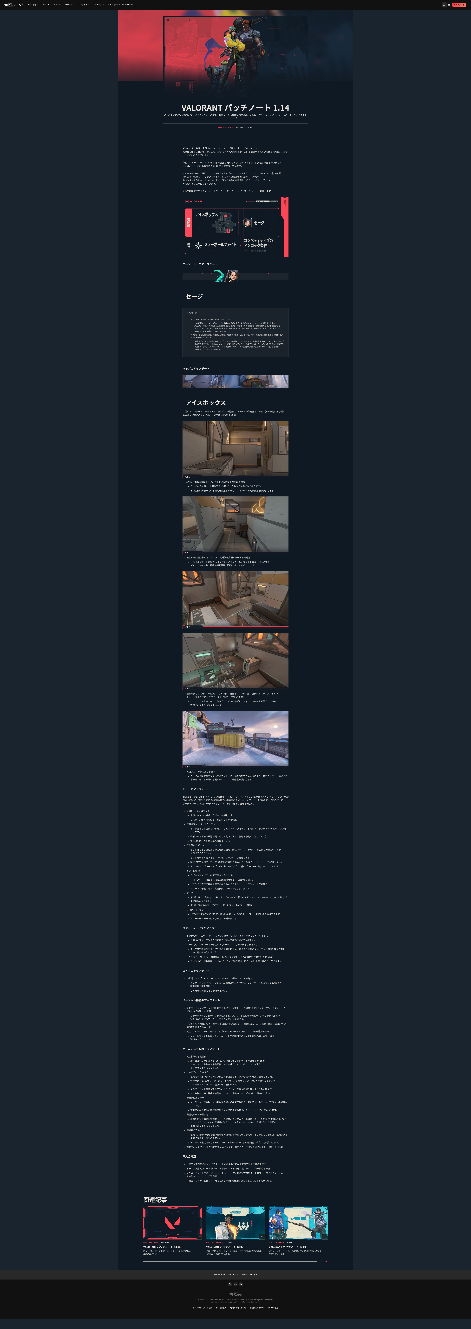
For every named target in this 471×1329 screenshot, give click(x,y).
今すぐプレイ (459, 5)
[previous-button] (321, 1261)
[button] (225, 127)
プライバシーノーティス (202, 1308)
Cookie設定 (273, 1308)
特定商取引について (238, 1308)
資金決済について (257, 1308)
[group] (235, 1230)
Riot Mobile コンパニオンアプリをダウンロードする (235, 1275)
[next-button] (326, 1261)
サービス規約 (221, 1308)
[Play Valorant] (21, 4)
